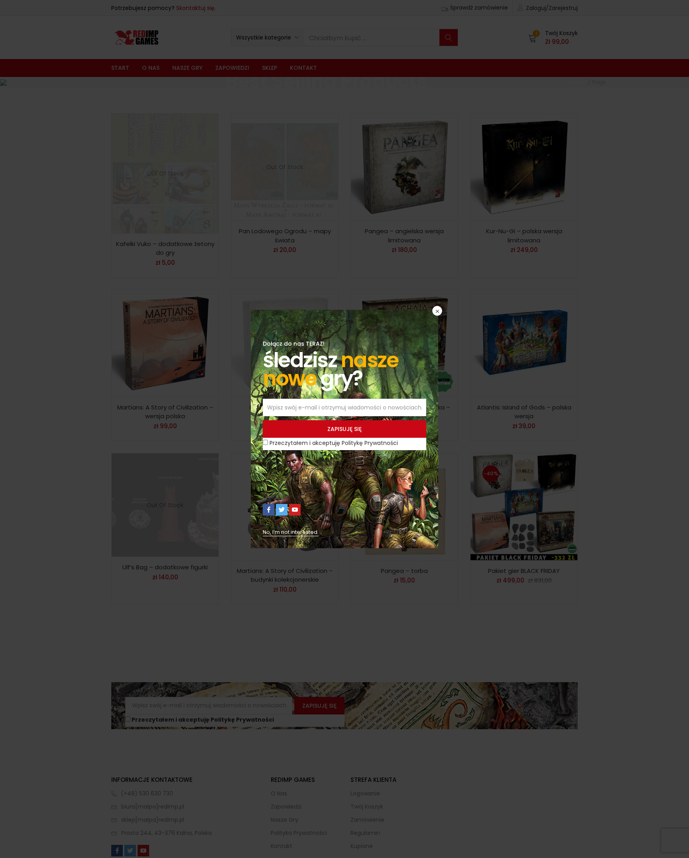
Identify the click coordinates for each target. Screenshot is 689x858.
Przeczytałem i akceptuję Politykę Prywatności (334, 443)
